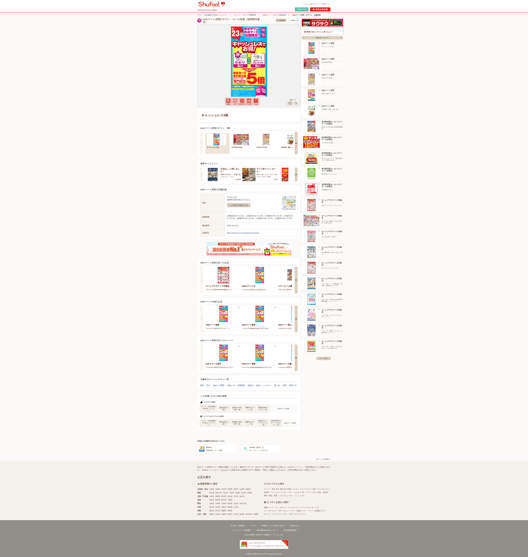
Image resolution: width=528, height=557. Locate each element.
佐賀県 (217, 514)
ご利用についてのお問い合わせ (272, 526)
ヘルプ (253, 526)
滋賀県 (229, 503)
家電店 (266, 492)
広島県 (217, 507)
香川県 (217, 511)
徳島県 (211, 511)
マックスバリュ (293, 507)
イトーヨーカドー (270, 511)
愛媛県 (223, 511)
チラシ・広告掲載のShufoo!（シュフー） (212, 15)
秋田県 (235, 489)
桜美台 (251, 385)
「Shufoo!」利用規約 (237, 526)
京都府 (223, 503)
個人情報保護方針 (290, 530)
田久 (208, 385)
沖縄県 (255, 514)
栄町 (202, 385)
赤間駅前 (241, 385)
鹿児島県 (249, 514)
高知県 (229, 511)
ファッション (275, 492)
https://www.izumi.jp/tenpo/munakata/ (243, 233)
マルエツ (286, 511)
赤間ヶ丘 (293, 385)
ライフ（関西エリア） (298, 511)
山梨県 (211, 496)
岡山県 (211, 507)
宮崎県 (242, 514)
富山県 (229, 496)
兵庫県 (217, 503)
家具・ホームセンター (321, 489)
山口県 (235, 507)
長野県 (217, 496)
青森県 (217, 489)
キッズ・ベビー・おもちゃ (291, 492)
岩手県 (223, 489)
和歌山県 (243, 503)
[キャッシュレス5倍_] (217, 139)
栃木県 (243, 493)
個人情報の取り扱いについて (267, 530)
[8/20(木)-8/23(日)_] (242, 139)
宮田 (284, 385)
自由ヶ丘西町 (219, 385)
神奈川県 (218, 493)
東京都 (211, 493)
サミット (267, 514)
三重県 (229, 500)
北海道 (211, 489)
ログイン (302, 9)
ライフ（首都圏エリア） (317, 511)
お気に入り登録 (239, 307)
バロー (285, 514)
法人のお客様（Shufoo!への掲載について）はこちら (264, 535)
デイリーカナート (299, 514)
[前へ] (201, 143)
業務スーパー (269, 507)
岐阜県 (223, 500)
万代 (280, 511)
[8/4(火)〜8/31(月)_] (267, 139)
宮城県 (229, 489)
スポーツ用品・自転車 (319, 492)
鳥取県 (223, 507)
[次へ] (296, 143)
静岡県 (217, 500)
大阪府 (211, 503)
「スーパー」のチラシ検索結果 (244, 15)
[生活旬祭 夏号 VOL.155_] (292, 139)
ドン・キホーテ (281, 507)
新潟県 (223, 496)
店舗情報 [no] (281, 20)
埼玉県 (225, 493)
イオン (317, 507)
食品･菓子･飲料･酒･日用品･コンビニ (285, 489)
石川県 (235, 496)
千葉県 (231, 493)
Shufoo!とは (294, 526)
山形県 (242, 489)
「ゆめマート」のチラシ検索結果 (273, 15)
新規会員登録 (320, 9)
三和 (290, 514)
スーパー (267, 489)
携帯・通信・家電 (270, 496)
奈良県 (235, 503)
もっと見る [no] (323, 358)
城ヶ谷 (277, 385)
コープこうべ (277, 514)
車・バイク (306, 492)
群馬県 (249, 493)
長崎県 (223, 514)
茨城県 (237, 493)
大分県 (235, 514)
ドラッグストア (306, 489)
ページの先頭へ (323, 459)
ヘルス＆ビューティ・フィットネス (291, 496)
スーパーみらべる (307, 507)
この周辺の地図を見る (238, 205)
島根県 (229, 507)
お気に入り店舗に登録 (293, 20)
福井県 (242, 496)
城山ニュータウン (264, 385)
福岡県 (211, 514)
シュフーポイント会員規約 (241, 530)
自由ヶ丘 (231, 385)
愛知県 (211, 500)
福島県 (248, 489)
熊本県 (229, 514)
